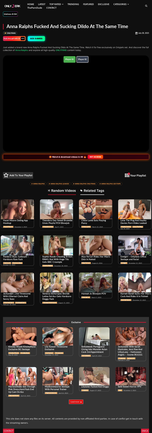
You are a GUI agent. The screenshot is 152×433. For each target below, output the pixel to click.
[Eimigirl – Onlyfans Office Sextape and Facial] (134, 245)
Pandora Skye (17, 263)
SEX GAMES (36, 38)
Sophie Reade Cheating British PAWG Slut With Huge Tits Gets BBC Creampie (57, 259)
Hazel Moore (8, 227)
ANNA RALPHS (38, 184)
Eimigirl (123, 263)
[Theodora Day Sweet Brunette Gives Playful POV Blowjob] (56, 209)
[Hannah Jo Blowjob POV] (95, 282)
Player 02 (82, 59)
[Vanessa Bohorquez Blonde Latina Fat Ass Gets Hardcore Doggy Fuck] (56, 282)
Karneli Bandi (125, 300)
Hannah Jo (85, 297)
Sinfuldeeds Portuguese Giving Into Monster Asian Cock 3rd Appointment (94, 349)
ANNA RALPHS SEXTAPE (110, 184)
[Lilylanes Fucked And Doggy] (94, 376)
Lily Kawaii (49, 353)
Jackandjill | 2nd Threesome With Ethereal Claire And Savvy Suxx (17, 296)
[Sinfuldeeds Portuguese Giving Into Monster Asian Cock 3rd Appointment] (94, 336)
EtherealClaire (8, 302)
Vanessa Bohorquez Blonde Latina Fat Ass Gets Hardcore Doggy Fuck (56, 296)
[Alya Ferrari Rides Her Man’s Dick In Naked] (95, 245)
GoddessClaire (20, 302)
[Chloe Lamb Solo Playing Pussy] (95, 209)
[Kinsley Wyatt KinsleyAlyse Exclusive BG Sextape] (21, 336)
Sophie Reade (47, 265)
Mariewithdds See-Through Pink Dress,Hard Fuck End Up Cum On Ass (21, 389)
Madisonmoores (51, 393)
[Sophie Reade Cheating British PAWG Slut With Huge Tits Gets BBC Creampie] (56, 245)
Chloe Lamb (86, 227)
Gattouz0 (7, 263)
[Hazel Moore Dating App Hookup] (17, 209)
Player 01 (69, 59)
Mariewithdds (14, 395)
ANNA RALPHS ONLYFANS (84, 184)
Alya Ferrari (86, 263)
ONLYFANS (10, 33)
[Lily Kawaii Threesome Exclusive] (57, 336)
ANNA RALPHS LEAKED (59, 184)
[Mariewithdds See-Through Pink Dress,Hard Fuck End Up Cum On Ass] (21, 376)
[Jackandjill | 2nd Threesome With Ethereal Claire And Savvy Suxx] (17, 282)
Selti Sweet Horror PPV (129, 387)
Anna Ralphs (21, 50)
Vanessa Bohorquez (49, 302)
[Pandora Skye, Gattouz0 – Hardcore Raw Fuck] (17, 245)
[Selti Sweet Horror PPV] (130, 376)
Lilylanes (85, 390)
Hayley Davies (126, 227)
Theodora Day (48, 227)
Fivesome (122, 358)
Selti (120, 390)
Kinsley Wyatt (13, 353)
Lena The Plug (137, 227)
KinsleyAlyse (25, 353)
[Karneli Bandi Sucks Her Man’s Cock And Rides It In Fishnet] (134, 282)
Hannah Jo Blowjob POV (93, 294)
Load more (75, 401)
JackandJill (131, 358)
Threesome (59, 353)
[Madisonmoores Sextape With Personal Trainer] (57, 376)
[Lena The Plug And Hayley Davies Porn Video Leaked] (134, 209)
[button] (146, 6)
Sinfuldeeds (86, 356)
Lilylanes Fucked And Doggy (95, 387)
